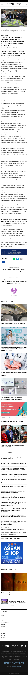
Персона (2, 628)
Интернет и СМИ (5, 622)
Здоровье (2, 35)
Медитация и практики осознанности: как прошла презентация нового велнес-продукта (13, 491)
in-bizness (3, 47)
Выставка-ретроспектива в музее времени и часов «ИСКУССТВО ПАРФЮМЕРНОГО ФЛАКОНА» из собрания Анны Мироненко (13, 463)
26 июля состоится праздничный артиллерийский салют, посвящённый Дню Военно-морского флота (14, 281)
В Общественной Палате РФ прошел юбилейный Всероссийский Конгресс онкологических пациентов (14, 374)
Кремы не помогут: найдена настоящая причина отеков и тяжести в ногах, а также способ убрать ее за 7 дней (14, 516)
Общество (3, 626)
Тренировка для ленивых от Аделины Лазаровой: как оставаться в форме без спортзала (14, 271)
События (3, 635)
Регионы (6, 35)
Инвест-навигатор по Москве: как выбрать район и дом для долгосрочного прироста (13, 533)
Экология (3, 637)
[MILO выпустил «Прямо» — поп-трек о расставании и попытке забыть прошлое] (14, 582)
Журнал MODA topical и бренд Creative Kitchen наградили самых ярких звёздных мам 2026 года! (12, 528)
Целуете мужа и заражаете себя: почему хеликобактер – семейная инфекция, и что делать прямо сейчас (14, 475)
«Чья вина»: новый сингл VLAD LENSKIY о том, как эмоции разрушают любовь (13, 486)
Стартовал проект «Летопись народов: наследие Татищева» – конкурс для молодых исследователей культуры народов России (13, 469)
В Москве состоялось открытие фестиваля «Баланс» (13, 479)
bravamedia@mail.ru (16, 666)
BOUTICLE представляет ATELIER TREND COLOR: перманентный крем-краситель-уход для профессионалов (13, 510)
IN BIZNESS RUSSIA (14, 6)
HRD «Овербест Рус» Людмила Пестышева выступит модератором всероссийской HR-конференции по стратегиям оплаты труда (13, 504)
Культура (3, 624)
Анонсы (2, 615)
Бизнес (2, 617)
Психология (3, 631)
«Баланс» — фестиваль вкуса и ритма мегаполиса (13, 483)
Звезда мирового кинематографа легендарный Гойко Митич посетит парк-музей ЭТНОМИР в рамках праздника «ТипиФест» (13, 523)
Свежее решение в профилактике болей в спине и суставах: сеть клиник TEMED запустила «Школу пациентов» (14, 348)
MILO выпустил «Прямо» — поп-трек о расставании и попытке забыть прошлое (14, 457)
